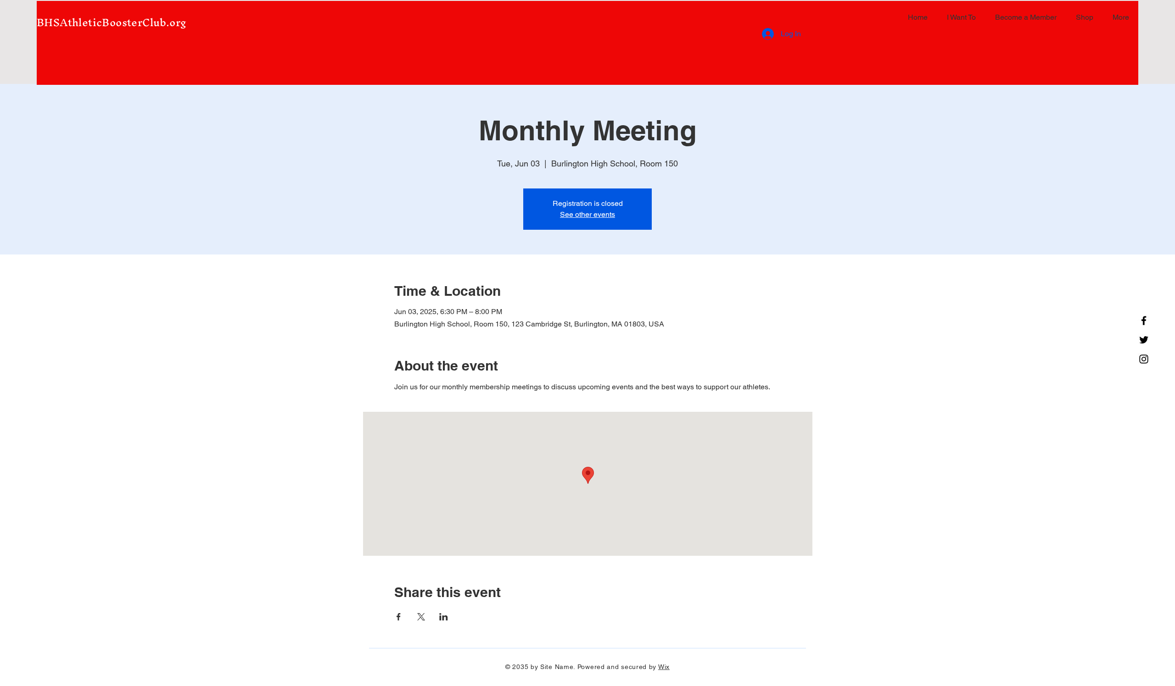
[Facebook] (1144, 320)
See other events (587, 214)
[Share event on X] (421, 616)
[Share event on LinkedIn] (443, 616)
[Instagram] (1144, 359)
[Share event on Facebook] (398, 616)
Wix (664, 666)
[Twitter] (1144, 340)
